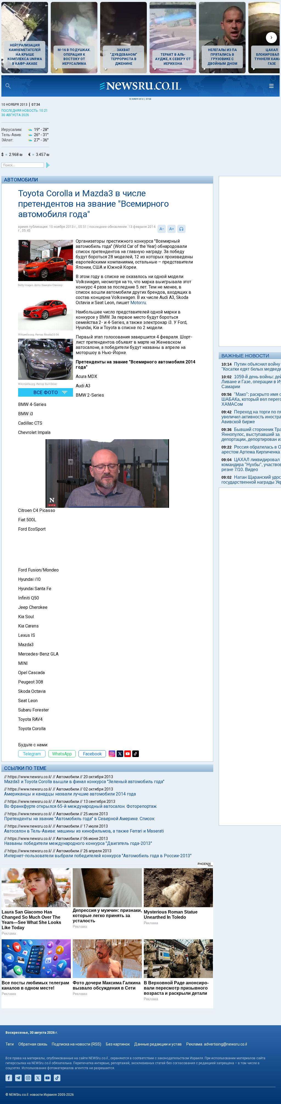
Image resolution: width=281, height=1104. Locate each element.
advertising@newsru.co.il (225, 1044)
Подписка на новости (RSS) (76, 1044)
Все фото (45, 392)
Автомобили (21, 180)
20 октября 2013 (98, 777)
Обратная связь (32, 1044)
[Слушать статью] (186, 229)
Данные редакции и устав (158, 1044)
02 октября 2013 (98, 789)
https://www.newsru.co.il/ (30, 777)
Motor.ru (138, 302)
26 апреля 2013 (97, 851)
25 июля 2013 (95, 814)
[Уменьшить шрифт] (162, 229)
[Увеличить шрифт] (171, 229)
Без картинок (118, 1044)
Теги (9, 1044)
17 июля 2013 (95, 826)
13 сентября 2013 (99, 801)
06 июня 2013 (95, 838)
